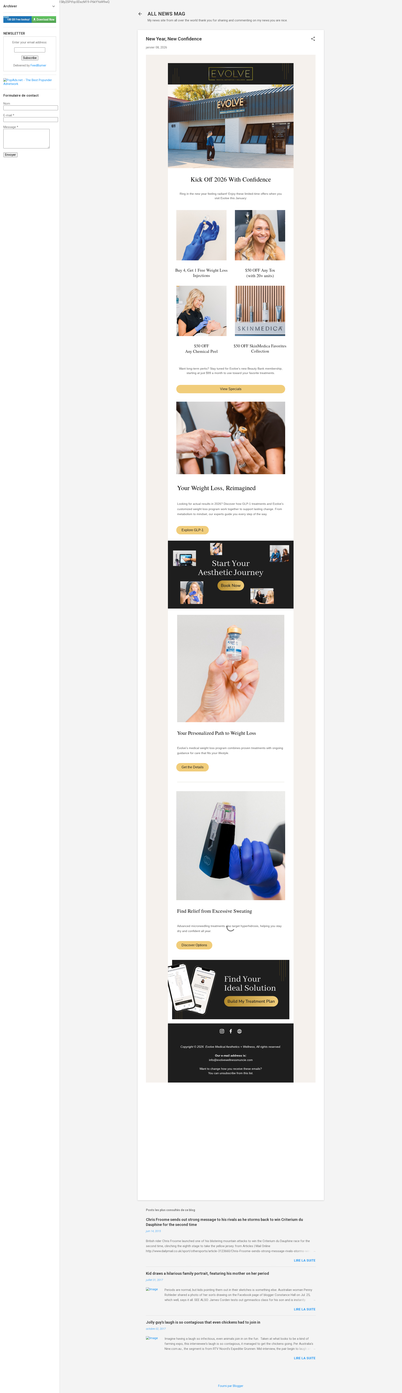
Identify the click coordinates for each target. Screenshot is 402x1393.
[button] (313, 39)
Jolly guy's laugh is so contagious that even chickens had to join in (203, 1322)
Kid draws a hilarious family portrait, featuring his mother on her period (207, 1273)
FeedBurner (38, 65)
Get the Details (193, 767)
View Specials (230, 389)
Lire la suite (305, 1260)
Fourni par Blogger (230, 1386)
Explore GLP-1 (193, 530)
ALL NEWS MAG (166, 14)
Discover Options (194, 945)
